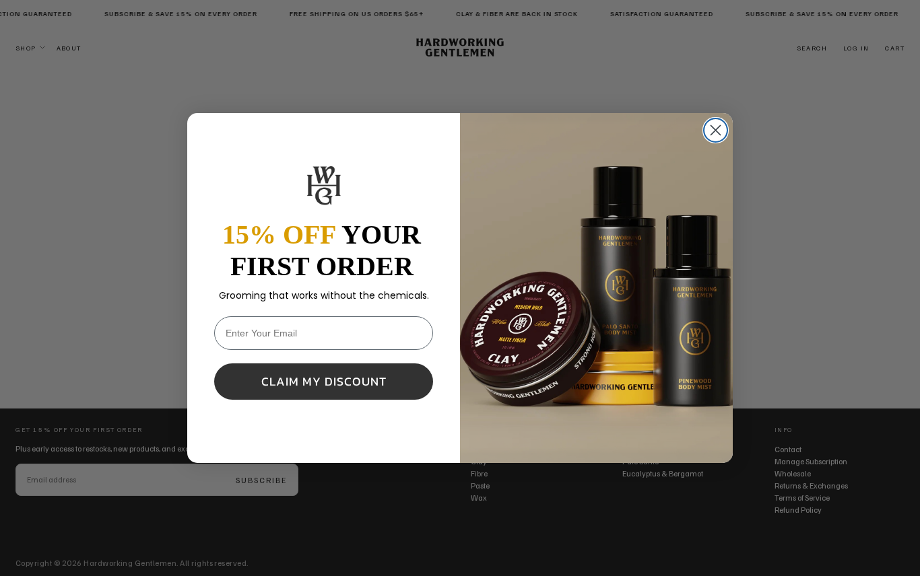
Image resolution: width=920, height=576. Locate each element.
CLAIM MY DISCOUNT (324, 381)
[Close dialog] (715, 130)
